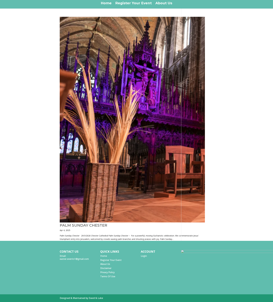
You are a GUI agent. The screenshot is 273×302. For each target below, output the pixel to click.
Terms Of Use (107, 276)
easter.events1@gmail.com (74, 258)
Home (106, 3)
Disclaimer (105, 268)
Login (144, 255)
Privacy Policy (107, 272)
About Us (163, 3)
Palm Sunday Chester (83, 225)
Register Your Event (133, 3)
